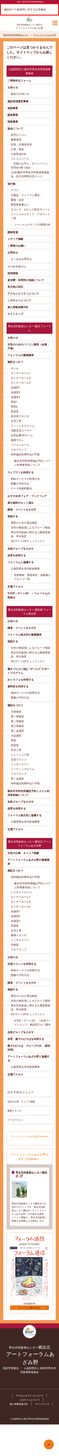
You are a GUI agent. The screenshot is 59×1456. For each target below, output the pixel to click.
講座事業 (13, 115)
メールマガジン (17, 266)
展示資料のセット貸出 (21, 503)
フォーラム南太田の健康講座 (25, 634)
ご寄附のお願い (17, 245)
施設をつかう (15, 362)
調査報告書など (20, 204)
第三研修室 (17, 726)
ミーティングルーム (22, 769)
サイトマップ (15, 314)
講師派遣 (13, 232)
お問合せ (13, 252)
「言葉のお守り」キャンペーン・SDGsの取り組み (30, 165)
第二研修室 (17, 721)
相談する (13, 516)
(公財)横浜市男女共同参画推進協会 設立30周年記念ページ (30, 174)
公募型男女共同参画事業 (25, 568)
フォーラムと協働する (21, 562)
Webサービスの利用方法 (25, 479)
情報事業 (13, 121)
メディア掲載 (15, 239)
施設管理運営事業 (18, 101)
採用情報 (13, 273)
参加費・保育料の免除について (26, 280)
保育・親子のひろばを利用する (26, 1039)
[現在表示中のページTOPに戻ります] (49, 1444)
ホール (15, 368)
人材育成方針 (19, 154)
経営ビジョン (19, 135)
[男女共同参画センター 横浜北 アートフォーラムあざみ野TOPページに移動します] (29, 20)
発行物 (11, 184)
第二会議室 (17, 731)
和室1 (14, 402)
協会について (15, 128)
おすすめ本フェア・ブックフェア (27, 496)
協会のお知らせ (20, 94)
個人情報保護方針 (18, 307)
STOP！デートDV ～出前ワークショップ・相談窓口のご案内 (32, 1022)
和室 (13, 740)
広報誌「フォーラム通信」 (26, 195)
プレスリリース (20, 159)
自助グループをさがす (21, 548)
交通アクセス (15, 586)
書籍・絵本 (17, 200)
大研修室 (16, 711)
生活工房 (16, 421)
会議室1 (15, 387)
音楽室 (15, 411)
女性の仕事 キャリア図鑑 (23, 853)
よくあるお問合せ (21, 259)
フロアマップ (19, 449)
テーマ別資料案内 (21, 488)
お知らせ (13, 87)
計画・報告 (17, 149)
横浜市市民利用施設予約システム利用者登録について (32, 463)
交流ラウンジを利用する (22, 964)
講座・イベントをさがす (22, 509)
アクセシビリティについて (23, 293)
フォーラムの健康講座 (21, 355)
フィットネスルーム (22, 425)
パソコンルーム (20, 445)
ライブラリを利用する (21, 472)
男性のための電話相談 (24, 522)
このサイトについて (19, 300)
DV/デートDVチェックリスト (28, 541)
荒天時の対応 (15, 287)
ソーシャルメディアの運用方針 (32, 224)
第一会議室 (17, 778)
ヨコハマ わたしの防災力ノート (30, 209)
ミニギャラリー (20, 764)
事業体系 (16, 139)
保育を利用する (17, 555)
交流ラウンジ (19, 759)
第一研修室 (17, 716)
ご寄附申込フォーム (19, 80)
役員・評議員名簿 (21, 144)
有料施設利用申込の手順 (25, 454)
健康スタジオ (19, 935)
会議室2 (15, 392)
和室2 (14, 406)
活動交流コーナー (21, 430)
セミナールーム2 (21, 378)
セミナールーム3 (21, 382)
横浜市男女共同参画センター (16, 34)
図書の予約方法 (20, 483)
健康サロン (17, 440)
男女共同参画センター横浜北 (31, 1174)
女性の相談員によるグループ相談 (30, 527)
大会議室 (16, 735)
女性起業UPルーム (22, 435)
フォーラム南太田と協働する (25, 815)
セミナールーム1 (21, 373)
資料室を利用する (18, 686)
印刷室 (15, 945)
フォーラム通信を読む (29, 1308)
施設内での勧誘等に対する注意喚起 (25, 9)
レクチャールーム (21, 892)
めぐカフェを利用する (21, 679)
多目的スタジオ (20, 416)
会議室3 (15, 397)
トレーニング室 (20, 754)
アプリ (15, 190)
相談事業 (13, 108)
